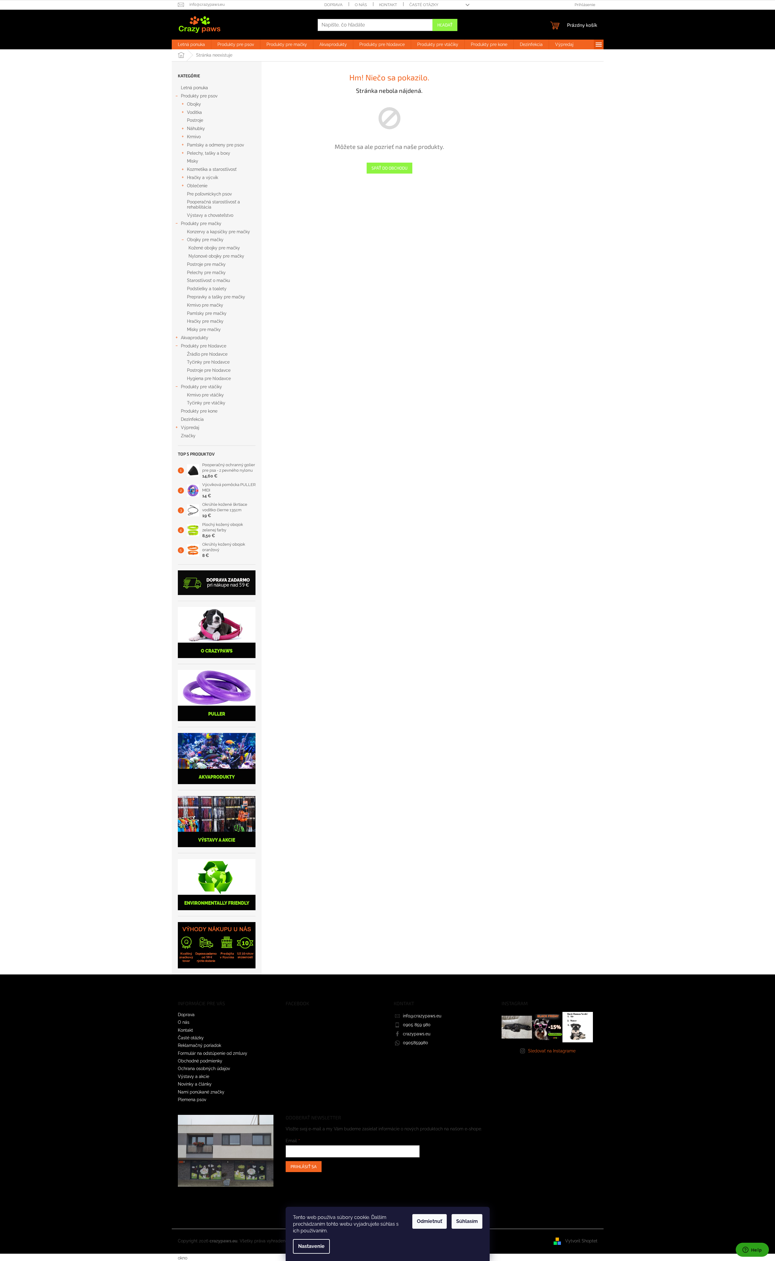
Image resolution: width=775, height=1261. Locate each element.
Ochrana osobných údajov (204, 1068)
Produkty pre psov (199, 95)
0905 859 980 (417, 1024)
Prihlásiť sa (304, 1166)
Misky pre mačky (204, 329)
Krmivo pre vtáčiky (205, 395)
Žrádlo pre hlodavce (207, 354)
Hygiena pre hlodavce (209, 378)
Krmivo (194, 136)
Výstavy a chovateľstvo (210, 215)
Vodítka (194, 112)
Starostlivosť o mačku (208, 280)
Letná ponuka (194, 87)
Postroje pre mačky (206, 264)
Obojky (194, 104)
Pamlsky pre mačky (207, 313)
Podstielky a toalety (207, 288)
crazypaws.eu (416, 1033)
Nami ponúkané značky (201, 1092)
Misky (192, 161)
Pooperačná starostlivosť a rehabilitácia (213, 204)
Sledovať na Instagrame (552, 1050)
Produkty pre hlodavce (203, 345)
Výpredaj (190, 427)
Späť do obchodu (389, 168)
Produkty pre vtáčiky (201, 386)
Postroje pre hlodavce (209, 370)
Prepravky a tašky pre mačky (216, 296)
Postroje (195, 120)
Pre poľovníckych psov (209, 194)
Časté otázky (423, 4)
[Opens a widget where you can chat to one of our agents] (752, 1250)
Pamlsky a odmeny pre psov (215, 145)
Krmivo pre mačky (205, 305)
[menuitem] (191, 44)
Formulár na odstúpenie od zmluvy (212, 1053)
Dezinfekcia (193, 419)
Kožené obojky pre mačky (214, 247)
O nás (361, 4)
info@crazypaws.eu (422, 1015)
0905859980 (415, 1042)
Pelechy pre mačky (206, 272)
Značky (188, 435)
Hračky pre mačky (205, 321)
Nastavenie (311, 1246)
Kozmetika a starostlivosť (212, 169)
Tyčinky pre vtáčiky (206, 402)
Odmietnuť (429, 1221)
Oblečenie (197, 185)
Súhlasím (467, 1221)
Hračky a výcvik (202, 177)
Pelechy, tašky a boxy (208, 153)
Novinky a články (195, 1084)
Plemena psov (192, 1099)
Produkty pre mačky (201, 223)
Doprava (333, 4)
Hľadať (445, 24)
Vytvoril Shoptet (581, 1240)
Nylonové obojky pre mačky (216, 256)
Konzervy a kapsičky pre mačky (218, 231)
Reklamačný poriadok (199, 1045)
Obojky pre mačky (205, 239)
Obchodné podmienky (200, 1060)
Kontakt (388, 4)
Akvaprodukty (194, 337)
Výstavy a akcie (193, 1076)
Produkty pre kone (199, 411)
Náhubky (196, 128)
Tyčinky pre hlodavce (208, 362)
